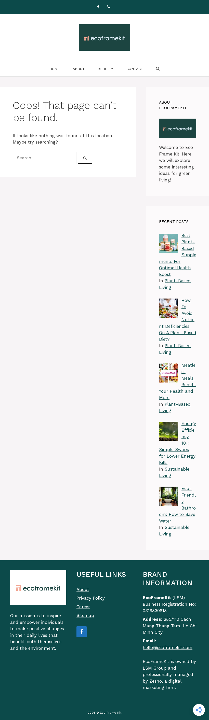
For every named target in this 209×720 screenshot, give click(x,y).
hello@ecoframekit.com (167, 647)
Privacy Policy (90, 598)
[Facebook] (98, 7)
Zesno (155, 681)
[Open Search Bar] (158, 68)
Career (83, 606)
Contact (134, 69)
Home (54, 69)
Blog (103, 69)
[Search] (85, 158)
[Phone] (108, 7)
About (79, 69)
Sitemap (85, 615)
